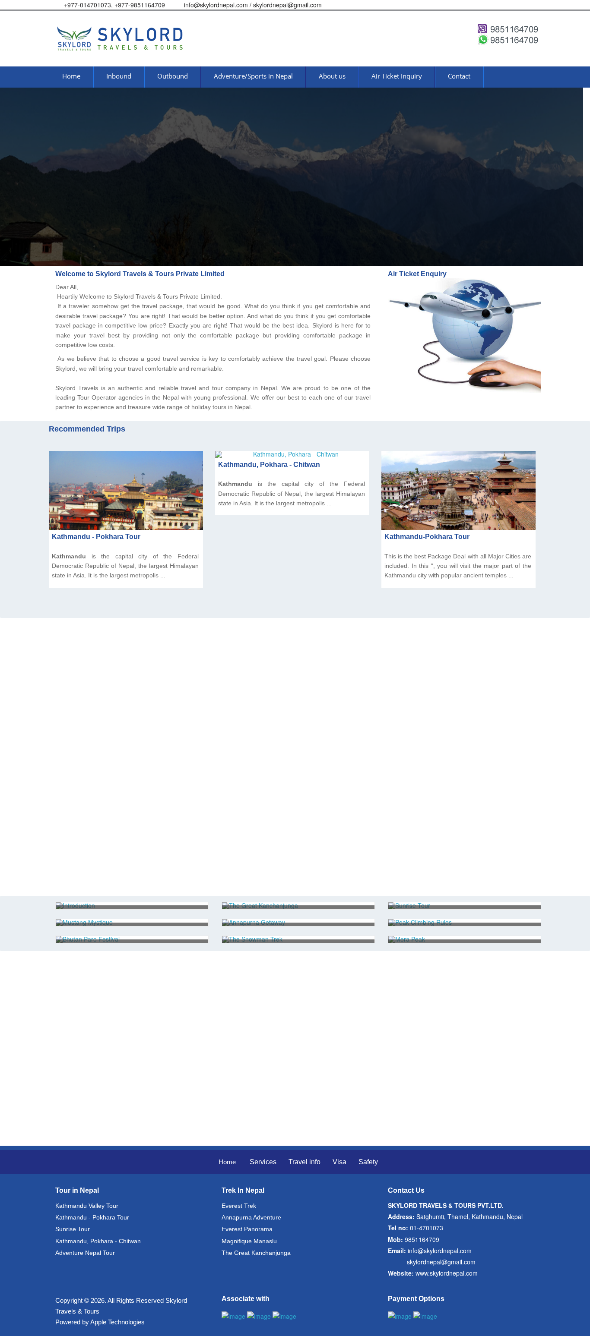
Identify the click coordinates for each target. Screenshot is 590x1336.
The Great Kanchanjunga (256, 1252)
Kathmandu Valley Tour (86, 1205)
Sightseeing (81, 783)
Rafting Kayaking (90, 724)
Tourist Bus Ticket (91, 842)
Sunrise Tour (72, 1229)
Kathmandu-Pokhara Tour (426, 536)
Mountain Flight (87, 665)
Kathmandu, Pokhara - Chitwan (269, 464)
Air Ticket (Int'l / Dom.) (97, 645)
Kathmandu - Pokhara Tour (96, 536)
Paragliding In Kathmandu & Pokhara (123, 744)
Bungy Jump (83, 803)
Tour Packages (86, 685)
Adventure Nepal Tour (85, 1252)
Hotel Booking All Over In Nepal (113, 764)
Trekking (76, 823)
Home (227, 1162)
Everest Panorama (247, 1229)
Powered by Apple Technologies (100, 1322)
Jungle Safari (83, 704)
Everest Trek (239, 1205)
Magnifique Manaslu (249, 1241)
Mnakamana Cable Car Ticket (109, 881)
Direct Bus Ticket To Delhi (104, 862)
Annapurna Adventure (251, 1217)
